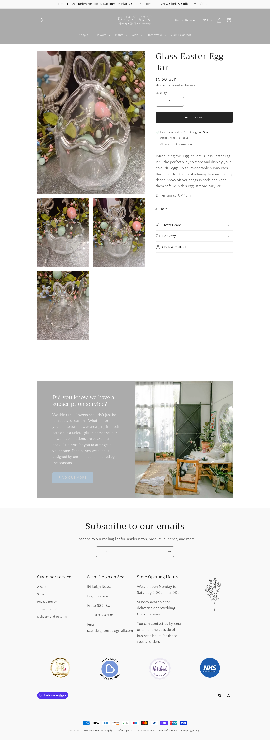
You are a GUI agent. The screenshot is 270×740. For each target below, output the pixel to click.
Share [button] (163, 209)
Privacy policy (47, 601)
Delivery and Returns (52, 616)
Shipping (161, 85)
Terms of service (48, 609)
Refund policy (125, 730)
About (41, 587)
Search (42, 594)
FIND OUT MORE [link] (72, 477)
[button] (42, 20)
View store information (176, 144)
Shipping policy (190, 730)
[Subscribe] (169, 551)
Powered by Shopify (101, 730)
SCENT (84, 730)
